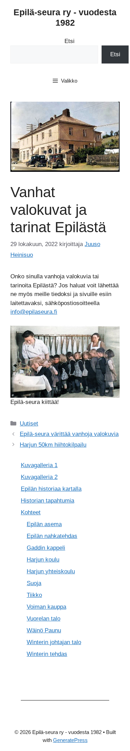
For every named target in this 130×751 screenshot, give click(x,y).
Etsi (69, 41)
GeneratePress (70, 740)
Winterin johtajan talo (54, 642)
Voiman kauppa (46, 607)
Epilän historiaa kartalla (51, 489)
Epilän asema (44, 524)
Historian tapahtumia (47, 500)
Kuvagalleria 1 (39, 465)
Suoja (34, 583)
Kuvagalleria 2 (39, 477)
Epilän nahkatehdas (52, 536)
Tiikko (34, 595)
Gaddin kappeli (46, 548)
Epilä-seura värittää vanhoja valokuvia (69, 434)
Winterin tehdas (47, 654)
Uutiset (29, 423)
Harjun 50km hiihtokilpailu (53, 444)
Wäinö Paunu (44, 630)
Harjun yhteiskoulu (51, 571)
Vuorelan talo (43, 618)
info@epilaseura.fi (33, 312)
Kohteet (31, 512)
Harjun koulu (43, 559)
